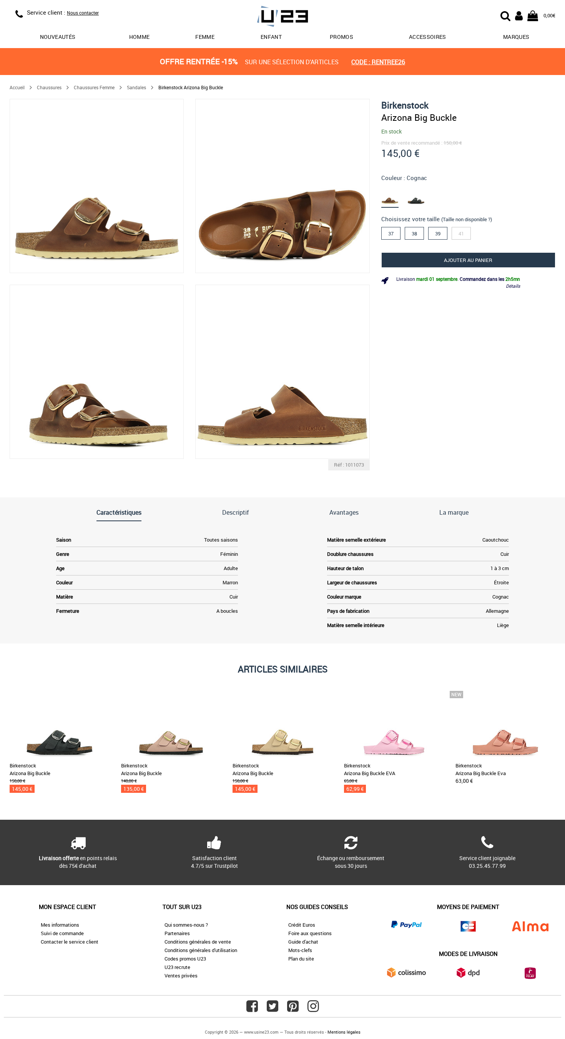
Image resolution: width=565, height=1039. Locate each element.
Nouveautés (58, 36)
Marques (516, 36)
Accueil (17, 87)
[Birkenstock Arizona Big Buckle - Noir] (420, 196)
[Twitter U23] (272, 1009)
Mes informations (60, 924)
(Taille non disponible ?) (466, 219)
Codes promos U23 (185, 958)
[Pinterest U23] (292, 1009)
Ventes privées (181, 975)
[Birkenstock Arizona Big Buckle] (97, 186)
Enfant (271, 36)
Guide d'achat (303, 941)
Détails (513, 286)
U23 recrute (177, 967)
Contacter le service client (69, 941)
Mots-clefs (300, 950)
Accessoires (427, 36)
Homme (139, 36)
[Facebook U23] (252, 1009)
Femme (204, 36)
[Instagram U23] (313, 1009)
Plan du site (301, 958)
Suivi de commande (62, 933)
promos (341, 36)
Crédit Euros (301, 924)
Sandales (136, 87)
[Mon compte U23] (519, 15)
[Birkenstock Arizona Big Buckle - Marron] (394, 196)
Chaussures (49, 87)
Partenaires (177, 933)
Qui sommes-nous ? (186, 924)
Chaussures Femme (94, 87)
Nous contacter (83, 13)
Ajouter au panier (468, 260)
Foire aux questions (310, 933)
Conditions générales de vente (198, 941)
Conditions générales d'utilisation (201, 950)
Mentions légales (344, 1032)
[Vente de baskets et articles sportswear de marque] (282, 17)
